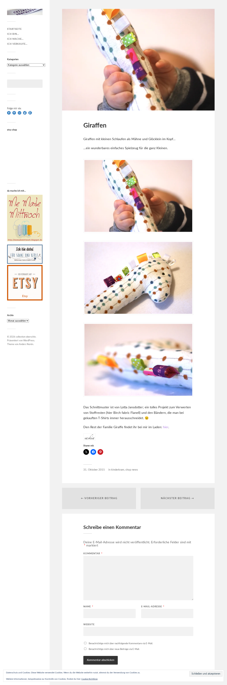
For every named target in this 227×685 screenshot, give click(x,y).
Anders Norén (26, 344)
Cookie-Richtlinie (89, 679)
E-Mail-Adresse (152, 607)
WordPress (28, 340)
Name (88, 607)
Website (89, 624)
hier (165, 427)
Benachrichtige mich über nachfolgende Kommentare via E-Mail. (121, 643)
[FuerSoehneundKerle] (25, 263)
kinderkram (117, 469)
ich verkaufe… (17, 44)
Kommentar (93, 554)
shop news (131, 469)
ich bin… (13, 34)
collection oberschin (26, 337)
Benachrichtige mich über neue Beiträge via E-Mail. (114, 649)
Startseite (14, 29)
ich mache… (15, 39)
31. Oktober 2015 (94, 469)
